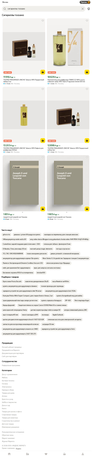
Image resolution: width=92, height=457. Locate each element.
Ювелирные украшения (10, 427)
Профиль (83, 454)
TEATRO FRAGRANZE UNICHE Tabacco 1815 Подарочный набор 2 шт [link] (23, 80)
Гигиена (5, 384)
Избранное (46, 454)
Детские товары (8, 424)
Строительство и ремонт (11, 421)
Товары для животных (10, 418)
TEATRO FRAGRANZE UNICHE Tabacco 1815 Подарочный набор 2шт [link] (68, 149)
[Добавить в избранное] (42, 20)
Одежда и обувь (8, 390)
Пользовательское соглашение (13, 432)
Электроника (7, 387)
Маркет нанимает (8, 438)
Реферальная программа (11, 365)
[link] (6, 235)
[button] (88, 8)
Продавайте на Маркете (11, 350)
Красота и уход (7, 399)
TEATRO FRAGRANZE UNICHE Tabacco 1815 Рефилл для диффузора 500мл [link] (23, 149)
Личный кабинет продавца (11, 347)
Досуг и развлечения (9, 374)
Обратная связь (7, 435)
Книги (4, 408)
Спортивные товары (9, 415)
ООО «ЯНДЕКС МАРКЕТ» (17, 446)
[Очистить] (83, 9)
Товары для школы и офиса (12, 412)
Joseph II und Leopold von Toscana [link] (15, 217)
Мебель (4, 377)
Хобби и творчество (9, 402)
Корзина (64, 454)
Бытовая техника (8, 381)
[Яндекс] (18, 448)
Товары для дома (8, 393)
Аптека (4, 396)
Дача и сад (6, 405)
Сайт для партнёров (9, 356)
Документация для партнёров (13, 353)
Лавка (27, 454)
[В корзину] (42, 72)
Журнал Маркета (8, 441)
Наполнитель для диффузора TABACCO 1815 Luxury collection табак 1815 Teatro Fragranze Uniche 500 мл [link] (66, 80)
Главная (9, 454)
